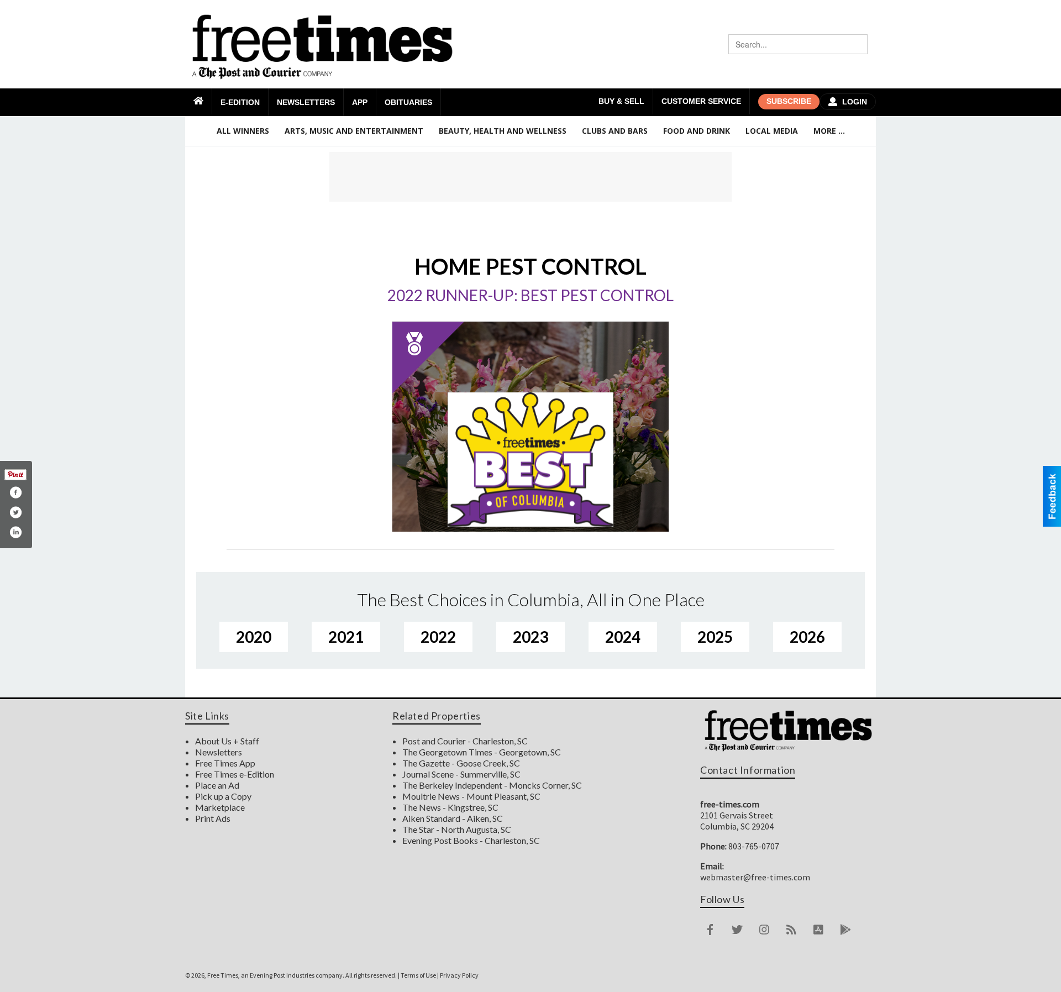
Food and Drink (696, 130)
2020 (253, 636)
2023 (530, 636)
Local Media (771, 130)
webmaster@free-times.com (755, 877)
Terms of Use (418, 975)
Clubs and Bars (615, 130)
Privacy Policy (459, 975)
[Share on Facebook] (15, 492)
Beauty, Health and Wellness (502, 130)
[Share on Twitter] (15, 512)
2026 (807, 636)
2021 (346, 636)
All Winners (243, 130)
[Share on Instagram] (15, 532)
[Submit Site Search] (857, 44)
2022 (438, 636)
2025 (715, 636)
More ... (829, 130)
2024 (622, 636)
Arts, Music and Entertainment (354, 130)
